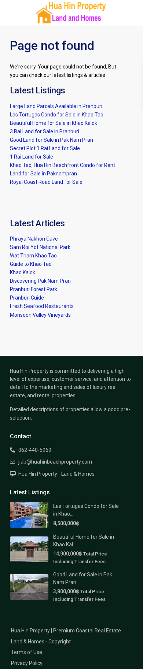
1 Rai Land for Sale (31, 157)
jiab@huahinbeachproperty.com (55, 462)
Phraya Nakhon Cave (34, 239)
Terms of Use (26, 652)
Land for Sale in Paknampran (43, 173)
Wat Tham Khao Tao (33, 256)
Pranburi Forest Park (33, 289)
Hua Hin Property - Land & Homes (56, 474)
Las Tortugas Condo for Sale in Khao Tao (56, 115)
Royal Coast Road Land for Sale (46, 182)
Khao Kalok (22, 272)
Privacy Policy (27, 663)
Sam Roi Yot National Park (40, 247)
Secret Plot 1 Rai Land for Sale (45, 148)
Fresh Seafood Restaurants (42, 306)
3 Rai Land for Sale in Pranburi (44, 131)
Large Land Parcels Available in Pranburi (56, 106)
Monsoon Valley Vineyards (40, 315)
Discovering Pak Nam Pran (40, 281)
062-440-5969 (34, 450)
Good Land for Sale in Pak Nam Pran (51, 140)
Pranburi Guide (27, 298)
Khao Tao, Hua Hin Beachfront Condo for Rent (62, 165)
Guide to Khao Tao (31, 264)
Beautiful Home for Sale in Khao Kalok (53, 123)
